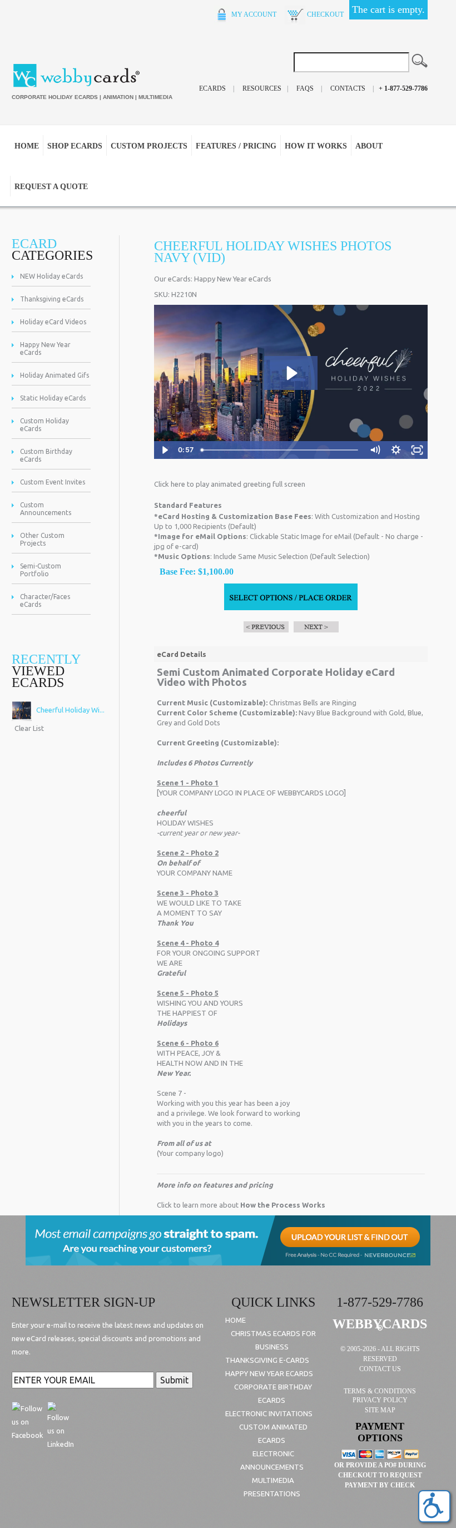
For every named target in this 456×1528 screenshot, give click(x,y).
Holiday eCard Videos (53, 321)
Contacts (347, 88)
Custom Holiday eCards (44, 424)
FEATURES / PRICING (236, 146)
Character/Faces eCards (45, 600)
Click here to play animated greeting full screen (229, 484)
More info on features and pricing (215, 1185)
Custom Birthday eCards (46, 455)
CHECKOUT (324, 14)
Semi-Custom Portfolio (40, 569)
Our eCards (172, 279)
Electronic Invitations (269, 1413)
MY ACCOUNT (253, 14)
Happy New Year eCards (45, 348)
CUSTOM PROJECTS (149, 146)
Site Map (380, 1410)
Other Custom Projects (42, 539)
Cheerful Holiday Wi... (69, 710)
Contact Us (380, 1369)
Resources (261, 88)
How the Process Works (282, 1205)
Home (26, 146)
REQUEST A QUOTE (51, 186)
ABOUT (369, 146)
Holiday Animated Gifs (54, 375)
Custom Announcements (45, 508)
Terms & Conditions (380, 1391)
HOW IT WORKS (316, 146)
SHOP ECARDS (74, 146)
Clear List (29, 728)
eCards (212, 88)
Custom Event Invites (52, 482)
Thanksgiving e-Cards (267, 1360)
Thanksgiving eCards (51, 299)
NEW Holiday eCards (51, 276)
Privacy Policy (380, 1400)
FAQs (305, 88)
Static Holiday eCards (53, 398)
